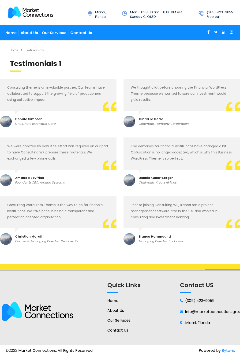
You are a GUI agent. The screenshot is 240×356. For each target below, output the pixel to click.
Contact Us (81, 32)
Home (11, 32)
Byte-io (228, 350)
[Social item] (208, 32)
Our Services (54, 32)
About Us (29, 32)
